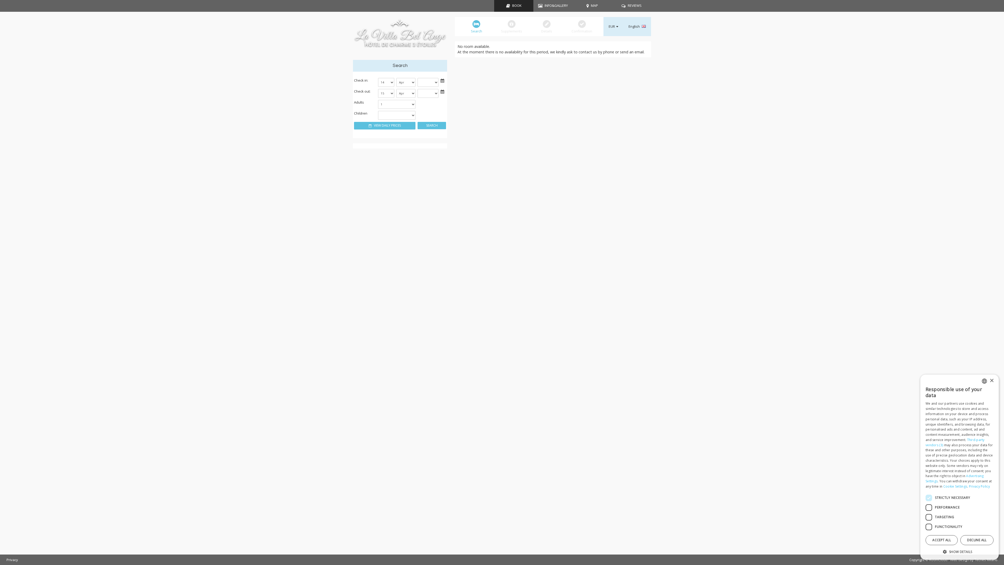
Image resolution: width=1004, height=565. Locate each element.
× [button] (992, 381)
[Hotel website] (400, 36)
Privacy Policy (979, 486)
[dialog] (959, 467)
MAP (594, 5)
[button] (960, 552)
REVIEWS (635, 5)
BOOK (517, 5)
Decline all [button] (976, 540)
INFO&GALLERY (556, 5)
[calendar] (442, 80)
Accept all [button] (941, 540)
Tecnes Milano (985, 559)
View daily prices (387, 125)
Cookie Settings (955, 486)
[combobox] (984, 381)
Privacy (12, 559)
